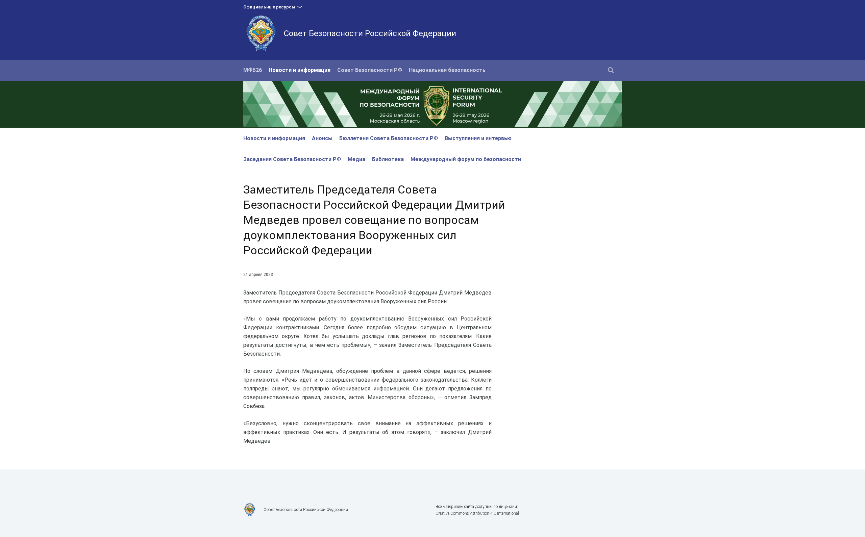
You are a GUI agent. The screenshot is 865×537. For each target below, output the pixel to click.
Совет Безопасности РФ (369, 70)
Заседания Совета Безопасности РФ (292, 159)
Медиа (356, 159)
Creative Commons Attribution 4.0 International (477, 513)
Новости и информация (299, 70)
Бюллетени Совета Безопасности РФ (388, 138)
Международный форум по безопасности (466, 159)
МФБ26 (252, 70)
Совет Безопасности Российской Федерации (370, 33)
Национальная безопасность (447, 70)
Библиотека (388, 159)
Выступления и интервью (478, 138)
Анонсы (322, 138)
